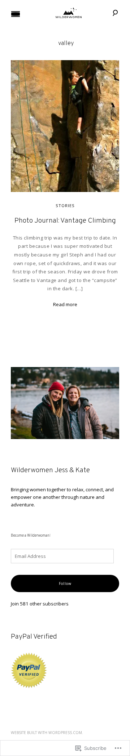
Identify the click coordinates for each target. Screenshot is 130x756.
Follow (65, 583)
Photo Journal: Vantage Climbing (65, 220)
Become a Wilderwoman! (31, 536)
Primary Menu (15, 14)
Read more (65, 304)
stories (65, 205)
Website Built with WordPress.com (46, 732)
